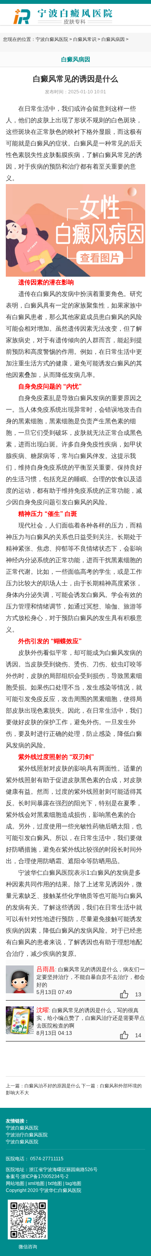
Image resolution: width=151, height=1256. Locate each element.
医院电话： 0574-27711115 (34, 1158)
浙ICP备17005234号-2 (45, 1176)
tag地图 (73, 1183)
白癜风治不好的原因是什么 (52, 1086)
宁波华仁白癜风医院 (46, 872)
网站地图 (15, 1183)
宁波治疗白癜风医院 (27, 1135)
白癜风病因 (113, 39)
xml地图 (36, 1183)
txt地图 (55, 1183)
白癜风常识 (84, 39)
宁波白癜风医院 (52, 39)
